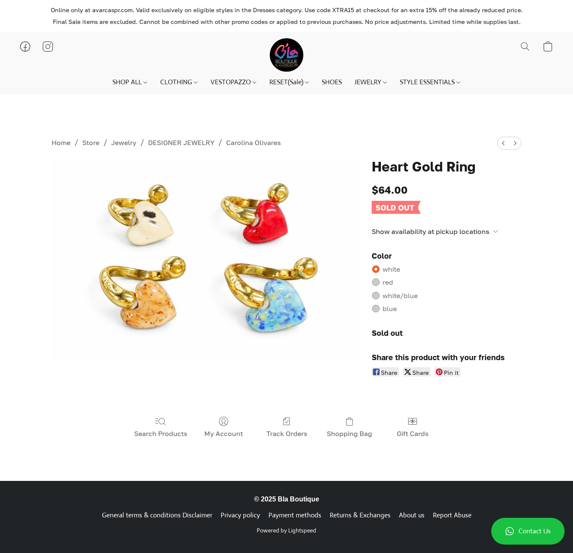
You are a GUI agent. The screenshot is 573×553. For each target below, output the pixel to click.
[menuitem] (503, 143)
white (391, 269)
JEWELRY (368, 82)
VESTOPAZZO (232, 82)
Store (90, 142)
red (388, 282)
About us (412, 515)
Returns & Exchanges (360, 515)
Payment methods (294, 515)
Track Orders (286, 433)
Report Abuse (452, 515)
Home (61, 142)
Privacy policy (240, 515)
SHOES (332, 82)
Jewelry (123, 142)
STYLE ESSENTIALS (428, 82)
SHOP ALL (127, 82)
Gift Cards (412, 433)
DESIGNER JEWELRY (181, 142)
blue (390, 308)
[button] (528, 531)
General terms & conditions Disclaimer (157, 515)
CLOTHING (177, 82)
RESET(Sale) (287, 82)
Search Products (160, 433)
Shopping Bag (349, 433)
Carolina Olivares (253, 142)
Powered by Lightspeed (286, 530)
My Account (223, 433)
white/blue (400, 295)
